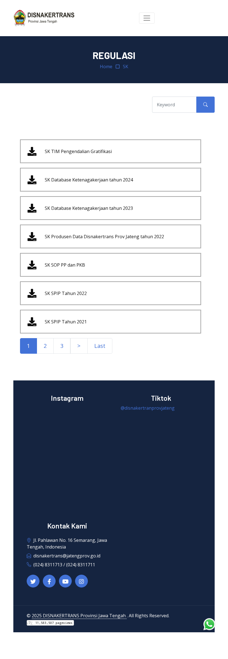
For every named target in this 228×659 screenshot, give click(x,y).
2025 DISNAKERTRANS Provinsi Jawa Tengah (79, 616)
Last (99, 346)
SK (125, 66)
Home (106, 66)
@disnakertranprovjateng (148, 408)
